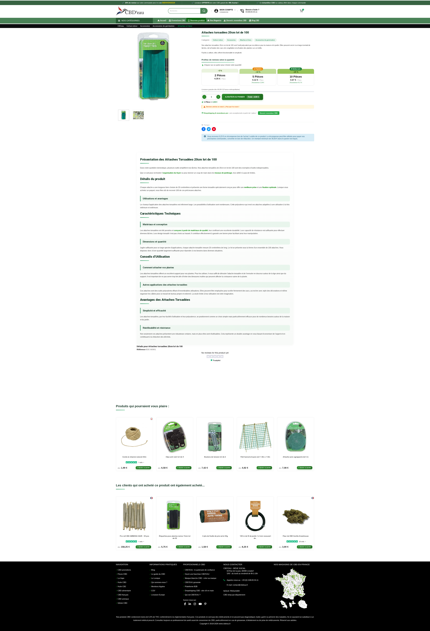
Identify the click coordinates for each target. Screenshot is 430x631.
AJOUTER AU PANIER (242, 97)
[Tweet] (209, 129)
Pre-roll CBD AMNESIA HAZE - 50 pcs (134, 536)
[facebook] (185, 603)
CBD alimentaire (124, 591)
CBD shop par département (234, 595)
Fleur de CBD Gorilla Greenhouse (296, 536)
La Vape (121, 578)
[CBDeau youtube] (200, 603)
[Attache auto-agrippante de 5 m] (295, 437)
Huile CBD (122, 582)
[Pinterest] (214, 129)
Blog (153, 570)
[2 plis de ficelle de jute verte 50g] (215, 516)
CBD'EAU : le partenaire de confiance (200, 570)
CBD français (123, 595)
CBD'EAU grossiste (193, 582)
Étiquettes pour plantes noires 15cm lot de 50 (174, 537)
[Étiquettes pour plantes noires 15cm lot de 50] (174, 516)
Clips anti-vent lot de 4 (175, 457)
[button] (220, 77)
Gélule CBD (122, 603)
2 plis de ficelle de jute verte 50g (215, 536)
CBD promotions (124, 570)
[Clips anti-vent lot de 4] (174, 437)
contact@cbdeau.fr (240, 585)
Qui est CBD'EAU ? (192, 595)
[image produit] (123, 115)
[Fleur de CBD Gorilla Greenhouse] (295, 516)
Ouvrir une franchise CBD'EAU (197, 574)
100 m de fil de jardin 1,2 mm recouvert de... (255, 537)
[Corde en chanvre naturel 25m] (134, 437)
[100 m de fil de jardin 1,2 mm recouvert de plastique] (255, 516)
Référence (141, 349)
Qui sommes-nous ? (159, 582)
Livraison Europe (158, 595)
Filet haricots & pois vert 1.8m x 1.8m (255, 457)
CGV (153, 591)
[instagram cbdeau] (195, 603)
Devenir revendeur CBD (269, 113)
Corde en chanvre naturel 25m (134, 457)
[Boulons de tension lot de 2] (215, 437)
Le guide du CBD (158, 574)
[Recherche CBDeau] (204, 11)
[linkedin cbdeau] (190, 603)
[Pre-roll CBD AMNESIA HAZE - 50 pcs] (134, 516)
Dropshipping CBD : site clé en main (199, 591)
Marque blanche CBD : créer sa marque (200, 578)
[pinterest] (205, 603)
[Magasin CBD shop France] (291, 588)
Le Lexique (155, 578)
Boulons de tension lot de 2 (215, 457)
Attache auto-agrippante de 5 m (296, 457)
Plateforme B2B (191, 586)
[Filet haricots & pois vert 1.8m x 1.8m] (255, 437)
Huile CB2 (122, 586)
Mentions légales (158, 586)
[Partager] (204, 129)
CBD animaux (123, 599)
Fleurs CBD (122, 574)
